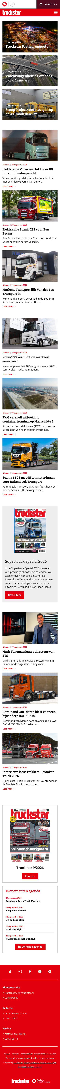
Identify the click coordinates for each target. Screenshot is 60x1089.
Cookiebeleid (23, 1066)
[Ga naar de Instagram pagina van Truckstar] (20, 971)
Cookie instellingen (48, 1062)
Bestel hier (14, 595)
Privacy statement (31, 1062)
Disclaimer (18, 1062)
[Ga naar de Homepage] (11, 12)
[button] (48, 4)
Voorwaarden (36, 1066)
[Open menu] (56, 12)
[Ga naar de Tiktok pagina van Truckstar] (10, 971)
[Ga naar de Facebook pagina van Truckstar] (30, 971)
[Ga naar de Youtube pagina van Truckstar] (40, 971)
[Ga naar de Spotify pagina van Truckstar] (50, 971)
